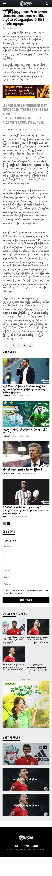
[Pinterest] (24, 345)
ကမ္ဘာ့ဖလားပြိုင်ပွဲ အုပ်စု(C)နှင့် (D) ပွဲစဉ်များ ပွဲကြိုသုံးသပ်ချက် (25, 431)
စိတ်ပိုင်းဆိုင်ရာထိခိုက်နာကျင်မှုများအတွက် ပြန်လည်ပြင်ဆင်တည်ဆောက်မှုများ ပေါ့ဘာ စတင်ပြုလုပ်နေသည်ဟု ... (25, 510)
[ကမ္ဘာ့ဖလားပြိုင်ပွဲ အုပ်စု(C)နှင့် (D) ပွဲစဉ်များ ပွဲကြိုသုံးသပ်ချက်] (26, 414)
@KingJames (33, 105)
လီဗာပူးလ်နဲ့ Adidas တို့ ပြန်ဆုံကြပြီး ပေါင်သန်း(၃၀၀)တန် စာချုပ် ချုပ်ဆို (13, 639)
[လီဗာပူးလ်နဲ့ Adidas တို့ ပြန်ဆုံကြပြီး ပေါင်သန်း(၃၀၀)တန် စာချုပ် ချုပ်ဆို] (14, 627)
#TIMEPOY (9, 113)
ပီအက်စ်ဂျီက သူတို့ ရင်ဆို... (26, 779)
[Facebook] (13, 345)
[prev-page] (4, 523)
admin (14, 395)
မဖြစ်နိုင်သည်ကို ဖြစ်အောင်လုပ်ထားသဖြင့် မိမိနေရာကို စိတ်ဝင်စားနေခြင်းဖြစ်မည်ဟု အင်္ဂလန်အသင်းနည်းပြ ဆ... (24, 389)
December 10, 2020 (34, 129)
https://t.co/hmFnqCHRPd (22, 118)
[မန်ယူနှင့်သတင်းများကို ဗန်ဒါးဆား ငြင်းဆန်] (26, 454)
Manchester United (9, 473)
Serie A (5, 516)
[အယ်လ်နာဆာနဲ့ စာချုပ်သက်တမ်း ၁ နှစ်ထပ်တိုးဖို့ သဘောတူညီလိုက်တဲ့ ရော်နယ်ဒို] (38, 654)
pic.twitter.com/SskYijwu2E (23, 122)
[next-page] (8, 523)
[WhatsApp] (30, 345)
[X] (18, 345)
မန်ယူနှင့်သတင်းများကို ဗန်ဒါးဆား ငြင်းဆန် (22, 469)
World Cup (6, 395)
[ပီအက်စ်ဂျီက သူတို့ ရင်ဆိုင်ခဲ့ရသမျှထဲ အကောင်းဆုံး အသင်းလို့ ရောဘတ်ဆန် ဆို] (38, 627)
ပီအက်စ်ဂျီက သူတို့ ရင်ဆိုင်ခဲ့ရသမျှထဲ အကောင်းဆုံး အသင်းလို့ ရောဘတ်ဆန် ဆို (37, 639)
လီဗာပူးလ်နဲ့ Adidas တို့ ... (26, 754)
